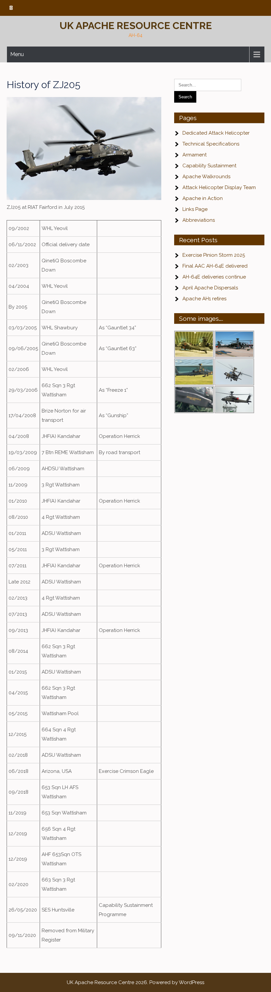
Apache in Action (202, 198)
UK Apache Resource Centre (135, 25)
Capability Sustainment (209, 166)
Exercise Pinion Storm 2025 (213, 255)
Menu (17, 54)
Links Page (195, 209)
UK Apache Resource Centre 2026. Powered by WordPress (135, 982)
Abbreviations (198, 220)
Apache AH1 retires (204, 299)
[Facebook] (11, 8)
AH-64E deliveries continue (214, 277)
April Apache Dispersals (210, 288)
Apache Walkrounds (206, 177)
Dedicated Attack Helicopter (216, 133)
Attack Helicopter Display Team (219, 187)
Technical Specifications (210, 144)
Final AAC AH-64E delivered (215, 266)
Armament (194, 155)
